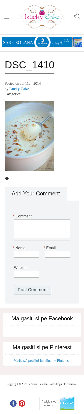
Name (19, 248)
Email (50, 248)
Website (21, 268)
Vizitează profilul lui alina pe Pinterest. (42, 361)
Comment (23, 216)
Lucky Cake (19, 89)
